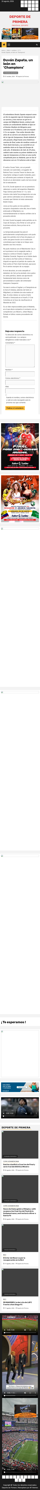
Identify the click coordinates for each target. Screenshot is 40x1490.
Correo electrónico (12, 378)
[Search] (37, 45)
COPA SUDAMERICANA (11, 1161)
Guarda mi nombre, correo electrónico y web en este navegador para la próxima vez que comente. (20, 400)
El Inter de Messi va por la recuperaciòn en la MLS (14, 1259)
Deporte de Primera (23, 76)
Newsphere (22, 1488)
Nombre (8, 370)
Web (7, 387)
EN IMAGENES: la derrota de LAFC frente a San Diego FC (17, 1303)
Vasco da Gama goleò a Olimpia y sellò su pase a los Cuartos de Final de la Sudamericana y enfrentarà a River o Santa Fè (19, 1212)
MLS (4, 1255)
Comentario (10, 343)
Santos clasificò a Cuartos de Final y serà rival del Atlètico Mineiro (19, 1165)
